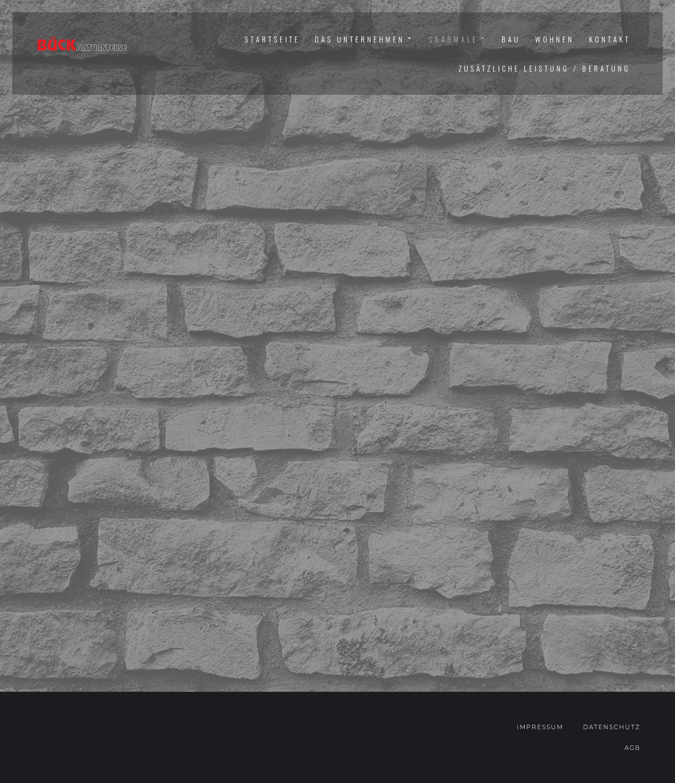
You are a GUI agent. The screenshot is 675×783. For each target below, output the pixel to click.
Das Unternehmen (360, 39)
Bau (511, 39)
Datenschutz (611, 727)
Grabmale (453, 39)
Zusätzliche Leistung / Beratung (545, 68)
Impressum (540, 727)
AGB (632, 747)
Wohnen (554, 39)
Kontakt (610, 39)
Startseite (272, 39)
